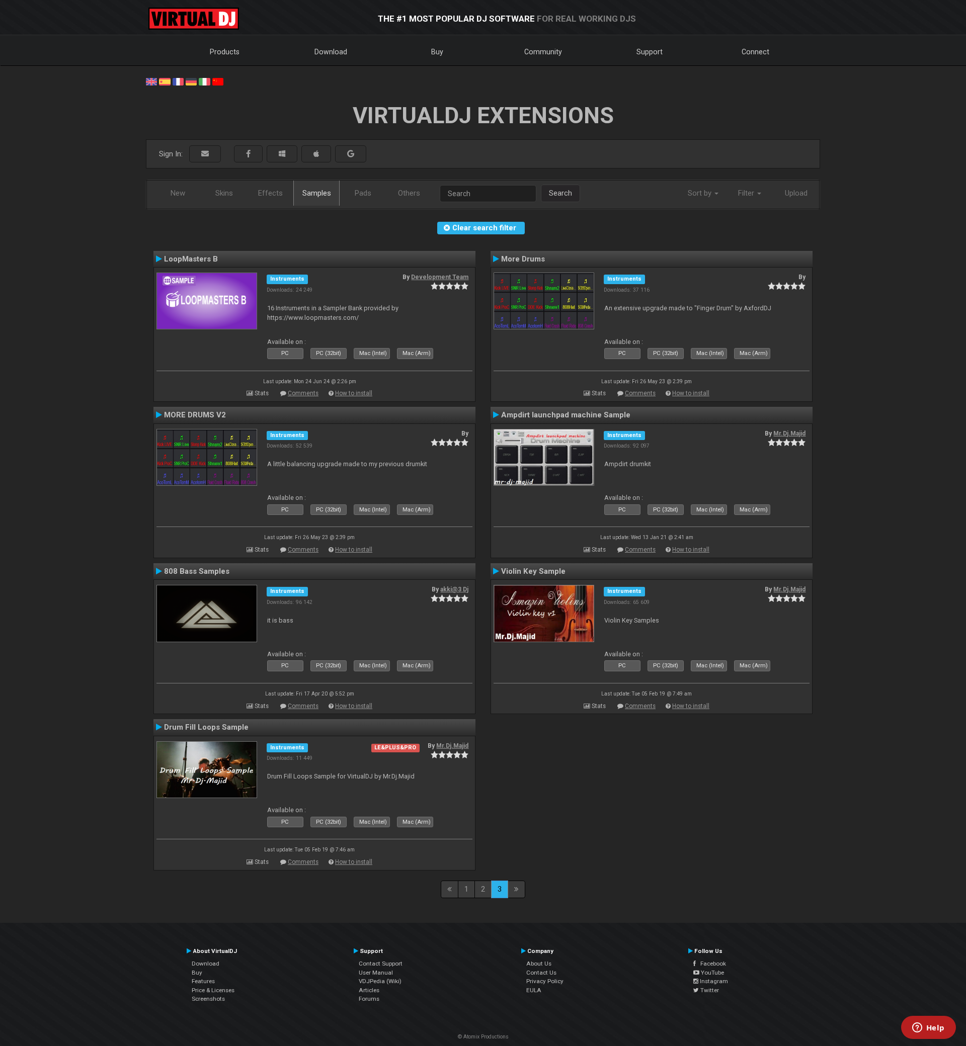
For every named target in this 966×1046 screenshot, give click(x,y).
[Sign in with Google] (350, 154)
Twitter (709, 990)
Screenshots (208, 998)
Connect (755, 52)
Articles (369, 990)
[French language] (178, 80)
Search (560, 193)
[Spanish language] (164, 80)
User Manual (376, 972)
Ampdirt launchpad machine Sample (565, 414)
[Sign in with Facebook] (248, 154)
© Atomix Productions (483, 1036)
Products (224, 52)
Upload (796, 193)
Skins (224, 193)
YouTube (711, 972)
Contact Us (541, 972)
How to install (353, 393)
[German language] (191, 80)
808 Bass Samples (196, 571)
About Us (538, 963)
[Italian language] (204, 80)
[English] (151, 80)
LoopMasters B (191, 259)
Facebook (711, 963)
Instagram (713, 981)
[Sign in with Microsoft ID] (282, 154)
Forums (369, 998)
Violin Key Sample (533, 571)
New (178, 193)
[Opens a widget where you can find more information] (928, 1028)
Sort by (700, 193)
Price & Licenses (213, 990)
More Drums (523, 259)
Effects (270, 193)
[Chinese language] (217, 80)
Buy (437, 52)
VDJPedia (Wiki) (380, 981)
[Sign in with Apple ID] (316, 154)
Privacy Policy (545, 981)
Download (330, 52)
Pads (363, 193)
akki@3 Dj (454, 589)
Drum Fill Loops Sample (206, 727)
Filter (747, 193)
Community (543, 52)
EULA (533, 990)
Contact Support (381, 963)
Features (203, 981)
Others (409, 193)
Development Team (439, 277)
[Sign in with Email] (205, 154)
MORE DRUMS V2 (195, 414)
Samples (316, 193)
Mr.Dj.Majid (789, 433)
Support (649, 52)
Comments (303, 393)
